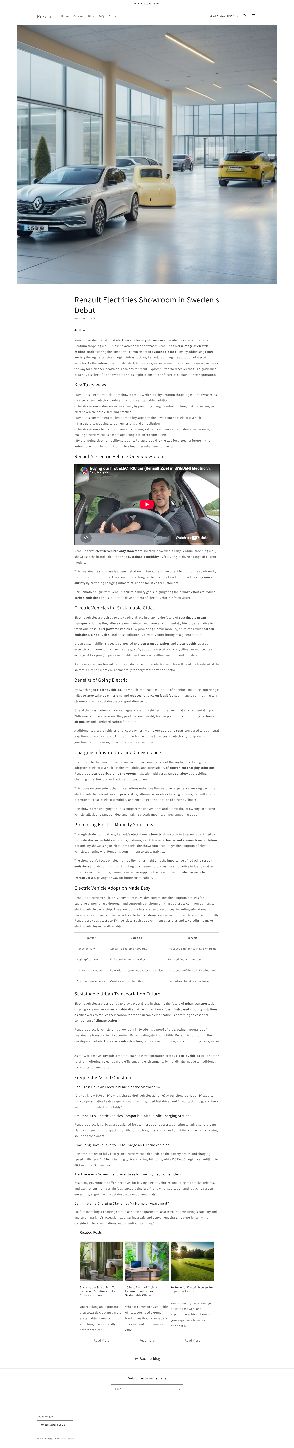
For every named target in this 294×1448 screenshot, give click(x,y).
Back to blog (150, 1358)
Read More (101, 1340)
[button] (244, 16)
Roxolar (49, 1438)
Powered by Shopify (64, 1438)
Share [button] (82, 330)
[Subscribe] (178, 1389)
